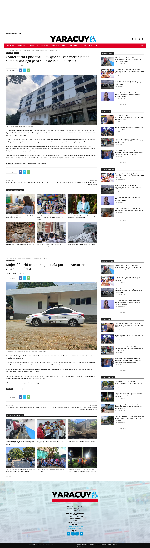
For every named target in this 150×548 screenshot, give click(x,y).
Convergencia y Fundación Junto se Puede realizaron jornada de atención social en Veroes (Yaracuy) (129, 71)
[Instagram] (135, 39)
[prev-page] (7, 250)
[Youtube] (142, 39)
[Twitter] (139, 39)
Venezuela (16, 52)
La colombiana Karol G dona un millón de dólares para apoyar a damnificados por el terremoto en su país (127, 94)
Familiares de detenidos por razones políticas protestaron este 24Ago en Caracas (50, 245)
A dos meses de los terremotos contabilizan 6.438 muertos (20, 245)
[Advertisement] (52, 12)
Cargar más (122, 104)
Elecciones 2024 (13, 50)
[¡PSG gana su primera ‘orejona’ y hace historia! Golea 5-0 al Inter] (107, 131)
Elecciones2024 (17, 163)
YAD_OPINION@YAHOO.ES (75, 526)
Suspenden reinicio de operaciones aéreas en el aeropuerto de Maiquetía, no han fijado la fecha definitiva (50, 217)
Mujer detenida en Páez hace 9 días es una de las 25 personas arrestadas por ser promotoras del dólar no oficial (129, 117)
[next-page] (10, 250)
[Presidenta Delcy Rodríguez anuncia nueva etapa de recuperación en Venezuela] (82, 204)
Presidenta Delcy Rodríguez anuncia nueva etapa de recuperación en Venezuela (82, 216)
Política (24, 163)
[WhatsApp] (28, 70)
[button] (142, 46)
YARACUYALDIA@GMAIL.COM (75, 528)
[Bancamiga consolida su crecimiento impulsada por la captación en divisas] (20, 204)
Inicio (7, 50)
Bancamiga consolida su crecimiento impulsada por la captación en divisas (20, 216)
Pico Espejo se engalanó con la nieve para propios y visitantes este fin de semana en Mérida (82, 245)
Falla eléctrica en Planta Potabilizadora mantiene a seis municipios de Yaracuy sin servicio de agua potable (128, 59)
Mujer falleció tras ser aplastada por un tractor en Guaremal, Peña (27, 182)
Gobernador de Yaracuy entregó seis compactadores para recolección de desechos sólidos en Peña (128, 82)
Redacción (10, 65)
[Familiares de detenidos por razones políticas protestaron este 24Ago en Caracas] (51, 232)
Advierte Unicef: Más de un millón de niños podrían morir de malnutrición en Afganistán (129, 209)
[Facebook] (132, 39)
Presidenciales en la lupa (34, 163)
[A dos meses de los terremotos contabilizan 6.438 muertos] (20, 232)
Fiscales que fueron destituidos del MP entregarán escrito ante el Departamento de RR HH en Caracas (129, 140)
